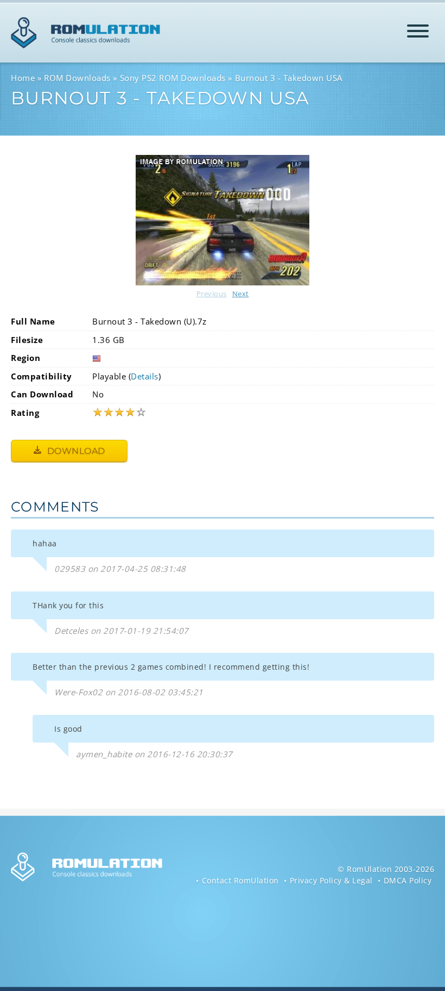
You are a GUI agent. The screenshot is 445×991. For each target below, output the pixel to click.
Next (240, 293)
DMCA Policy (408, 880)
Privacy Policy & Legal (331, 880)
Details (144, 376)
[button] (418, 32)
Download (74, 451)
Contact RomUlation (240, 880)
